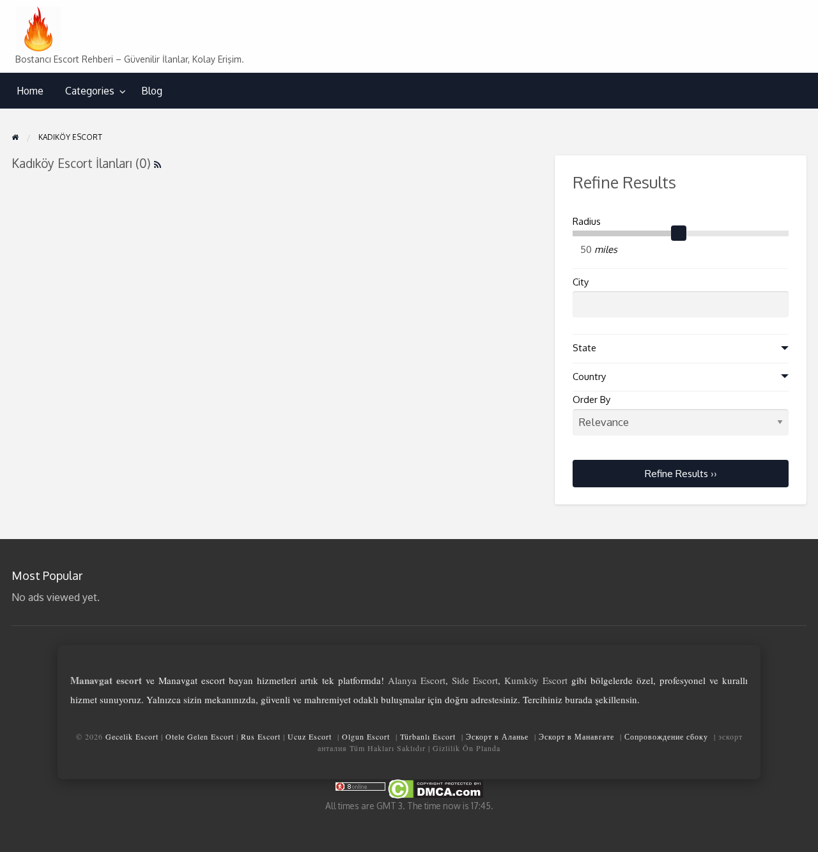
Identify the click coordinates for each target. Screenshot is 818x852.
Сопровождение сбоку (666, 736)
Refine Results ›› (681, 473)
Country (589, 376)
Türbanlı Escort (428, 736)
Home (30, 90)
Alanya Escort (416, 680)
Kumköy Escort (535, 680)
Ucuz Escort (310, 736)
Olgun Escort (366, 736)
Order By (591, 399)
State (584, 348)
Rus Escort (261, 736)
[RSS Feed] (157, 163)
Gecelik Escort (131, 736)
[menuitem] (30, 91)
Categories (89, 90)
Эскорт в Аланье (497, 736)
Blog (151, 90)
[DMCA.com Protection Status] (434, 787)
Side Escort (475, 680)
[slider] (678, 233)
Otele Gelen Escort (200, 736)
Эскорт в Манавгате (576, 736)
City (581, 282)
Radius (587, 221)
